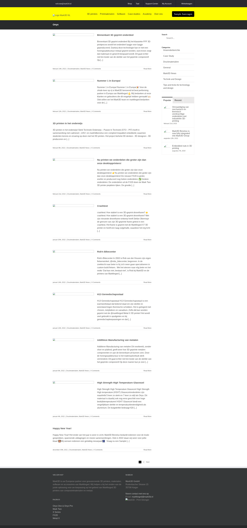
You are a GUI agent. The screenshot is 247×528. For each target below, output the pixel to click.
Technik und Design (172, 79)
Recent (178, 100)
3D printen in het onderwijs (67, 123)
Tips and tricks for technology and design (176, 86)
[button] (166, 14)
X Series (57, 512)
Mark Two (57, 509)
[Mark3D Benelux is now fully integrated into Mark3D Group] (167, 131)
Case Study (168, 56)
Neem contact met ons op (137, 494)
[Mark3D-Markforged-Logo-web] (61, 15)
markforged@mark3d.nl (142, 497)
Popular (167, 100)
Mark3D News (85, 69)
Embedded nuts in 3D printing (182, 147)
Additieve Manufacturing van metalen (117, 340)
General (167, 67)
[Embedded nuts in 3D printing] (167, 146)
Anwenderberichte (171, 50)
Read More (147, 69)
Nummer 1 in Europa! (109, 80)
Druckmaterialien (74, 69)
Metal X (56, 518)
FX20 (55, 515)
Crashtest (102, 206)
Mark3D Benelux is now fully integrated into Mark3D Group (181, 133)
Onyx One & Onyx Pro (63, 506)
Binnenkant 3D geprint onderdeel (115, 35)
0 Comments (96, 69)
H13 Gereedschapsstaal (110, 294)
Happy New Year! (62, 428)
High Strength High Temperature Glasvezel (120, 382)
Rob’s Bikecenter (106, 251)
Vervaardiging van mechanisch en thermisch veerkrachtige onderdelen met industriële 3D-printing (180, 114)
